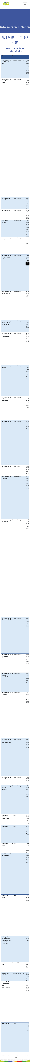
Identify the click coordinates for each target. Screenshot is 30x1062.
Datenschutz (20, 1055)
